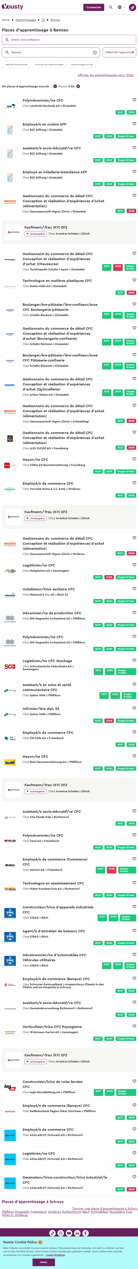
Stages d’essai (126, 136)
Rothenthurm (72, 1211)
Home (6, 20)
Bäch (86, 1211)
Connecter (94, 7)
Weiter (43, 1262)
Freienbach (39, 1211)
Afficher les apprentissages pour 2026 (106, 75)
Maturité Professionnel (16, 64)
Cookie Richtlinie (55, 1255)
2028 (131, 112)
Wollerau (54, 1211)
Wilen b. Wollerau (15, 1215)
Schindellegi (100, 1211)
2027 (120, 112)
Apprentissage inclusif (82, 64)
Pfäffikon (8, 1211)
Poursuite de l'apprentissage (49, 64)
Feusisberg (117, 1211)
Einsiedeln (22, 1211)
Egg (129, 1211)
